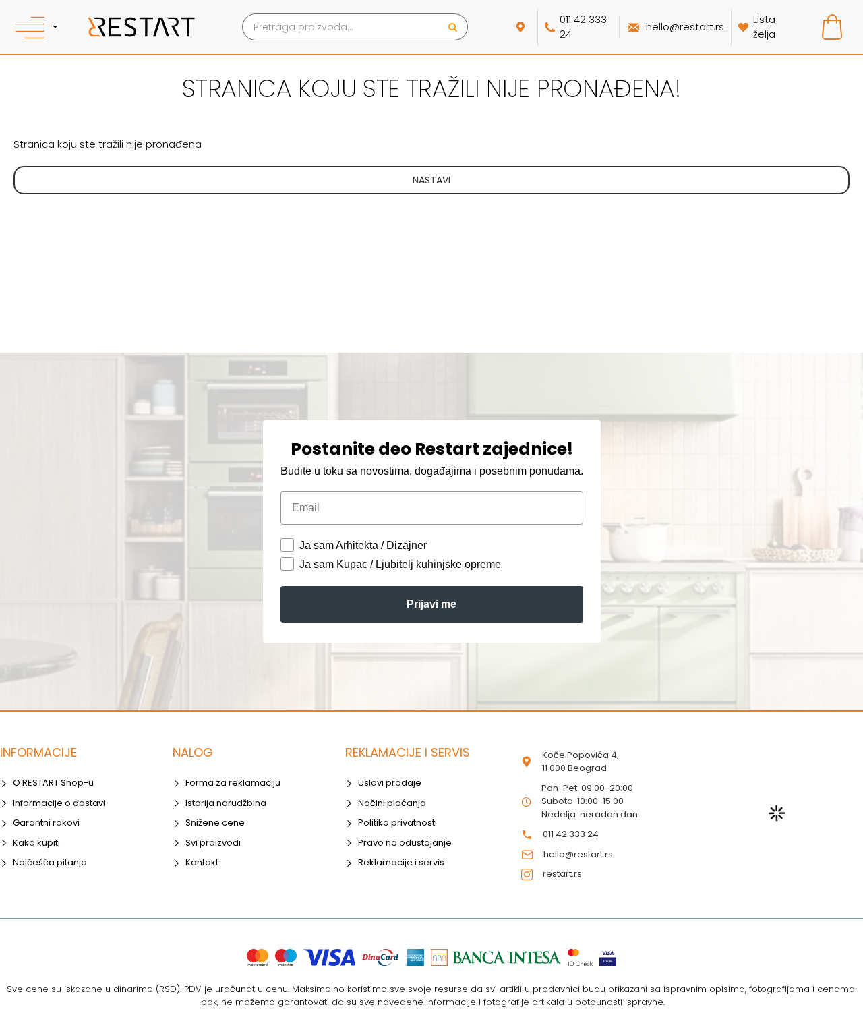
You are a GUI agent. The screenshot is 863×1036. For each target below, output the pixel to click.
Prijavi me (431, 604)
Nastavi (431, 180)
